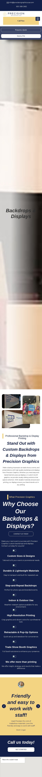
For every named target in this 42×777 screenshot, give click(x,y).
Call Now (21, 21)
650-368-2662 (21, 6)
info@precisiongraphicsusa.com (21, 2)
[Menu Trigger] (38, 19)
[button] (38, 707)
